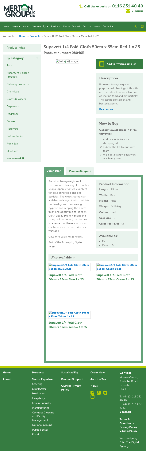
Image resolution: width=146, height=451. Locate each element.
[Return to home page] (19, 10)
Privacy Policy (128, 427)
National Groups (42, 425)
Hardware (12, 128)
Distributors (39, 388)
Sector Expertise (42, 379)
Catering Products (18, 84)
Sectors (87, 26)
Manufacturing (40, 407)
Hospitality (38, 398)
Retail (35, 434)
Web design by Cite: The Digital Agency (129, 442)
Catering (37, 384)
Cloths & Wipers (16, 99)
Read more (106, 109)
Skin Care (12, 151)
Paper (10, 65)
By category (15, 58)
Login (15, 26)
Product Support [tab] (80, 171)
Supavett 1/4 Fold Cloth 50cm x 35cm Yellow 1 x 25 (67, 325)
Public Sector (40, 429)
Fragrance (13, 114)
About (26, 26)
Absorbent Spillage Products (18, 74)
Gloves (11, 121)
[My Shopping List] (142, 26)
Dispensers (13, 106)
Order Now (97, 372)
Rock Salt (12, 143)
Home (5, 26)
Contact (107, 26)
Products (55, 26)
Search (135, 26)
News (97, 26)
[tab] (22, 58)
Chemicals (13, 91)
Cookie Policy (128, 431)
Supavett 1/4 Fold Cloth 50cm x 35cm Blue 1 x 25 (66, 277)
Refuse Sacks (14, 136)
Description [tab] (54, 171)
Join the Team (99, 379)
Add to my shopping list (121, 64)
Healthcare (38, 393)
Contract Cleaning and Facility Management (43, 416)
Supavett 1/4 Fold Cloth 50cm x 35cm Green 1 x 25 (115, 277)
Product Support (71, 26)
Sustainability (39, 26)
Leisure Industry (41, 403)
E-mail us (137, 11)
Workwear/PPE (16, 158)
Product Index (16, 47)
